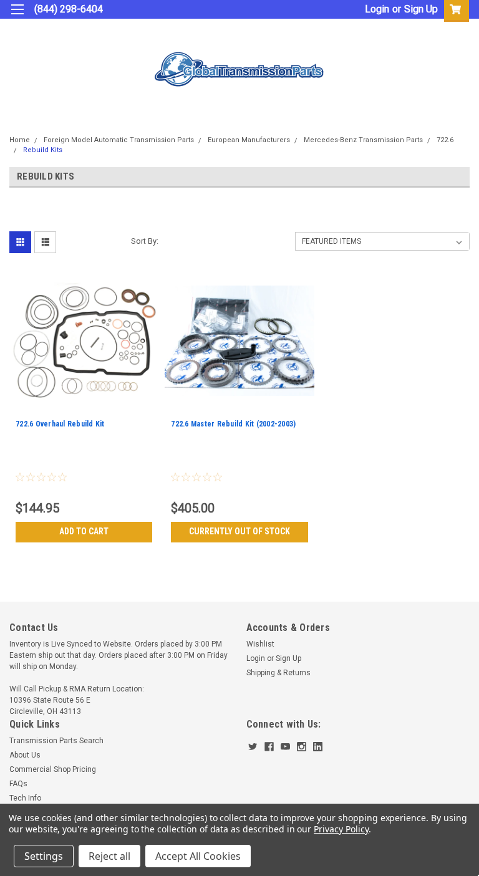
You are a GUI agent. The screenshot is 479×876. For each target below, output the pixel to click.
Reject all (109, 856)
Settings (43, 856)
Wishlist (260, 644)
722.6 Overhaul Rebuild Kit (60, 424)
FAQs (18, 783)
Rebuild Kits (42, 150)
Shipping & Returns (278, 672)
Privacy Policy (341, 829)
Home (19, 140)
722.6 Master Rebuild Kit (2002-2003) (233, 424)
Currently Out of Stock (239, 531)
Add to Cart (84, 531)
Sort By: (144, 241)
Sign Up (421, 9)
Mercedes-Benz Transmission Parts (363, 140)
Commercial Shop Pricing (52, 769)
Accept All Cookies (198, 856)
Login (377, 9)
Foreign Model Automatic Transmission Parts (119, 140)
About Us (25, 755)
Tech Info (25, 798)
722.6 (445, 140)
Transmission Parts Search (56, 740)
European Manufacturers (249, 140)
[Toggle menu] (17, 17)
